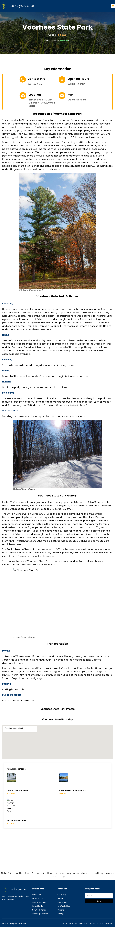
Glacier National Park (16, 820)
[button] (113, 6)
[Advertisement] (57, 854)
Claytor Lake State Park (17, 790)
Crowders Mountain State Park (73, 790)
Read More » (11, 794)
